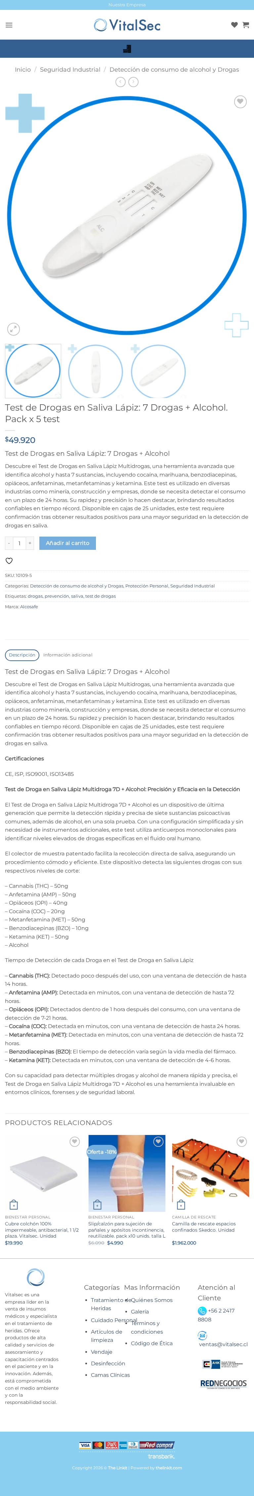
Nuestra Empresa (127, 4)
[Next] (236, 215)
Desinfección (108, 1363)
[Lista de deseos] (234, 24)
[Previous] (18, 215)
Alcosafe (29, 606)
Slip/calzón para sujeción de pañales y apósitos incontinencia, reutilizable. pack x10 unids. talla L (126, 1230)
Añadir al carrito (68, 543)
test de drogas (100, 596)
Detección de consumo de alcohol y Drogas (174, 69)
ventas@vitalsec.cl (223, 1344)
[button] (9, 25)
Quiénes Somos (152, 1300)
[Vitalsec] (127, 24)
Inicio (23, 69)
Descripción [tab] (22, 654)
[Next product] (120, 82)
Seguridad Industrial (70, 69)
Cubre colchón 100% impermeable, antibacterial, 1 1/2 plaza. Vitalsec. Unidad (42, 1230)
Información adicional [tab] (68, 654)
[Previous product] (133, 82)
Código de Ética (152, 1343)
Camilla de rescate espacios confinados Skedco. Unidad (204, 1227)
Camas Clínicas (110, 1375)
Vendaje (101, 1352)
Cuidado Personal (114, 1320)
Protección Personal (146, 585)
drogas (35, 596)
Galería (140, 1312)
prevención (57, 596)
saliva (77, 596)
